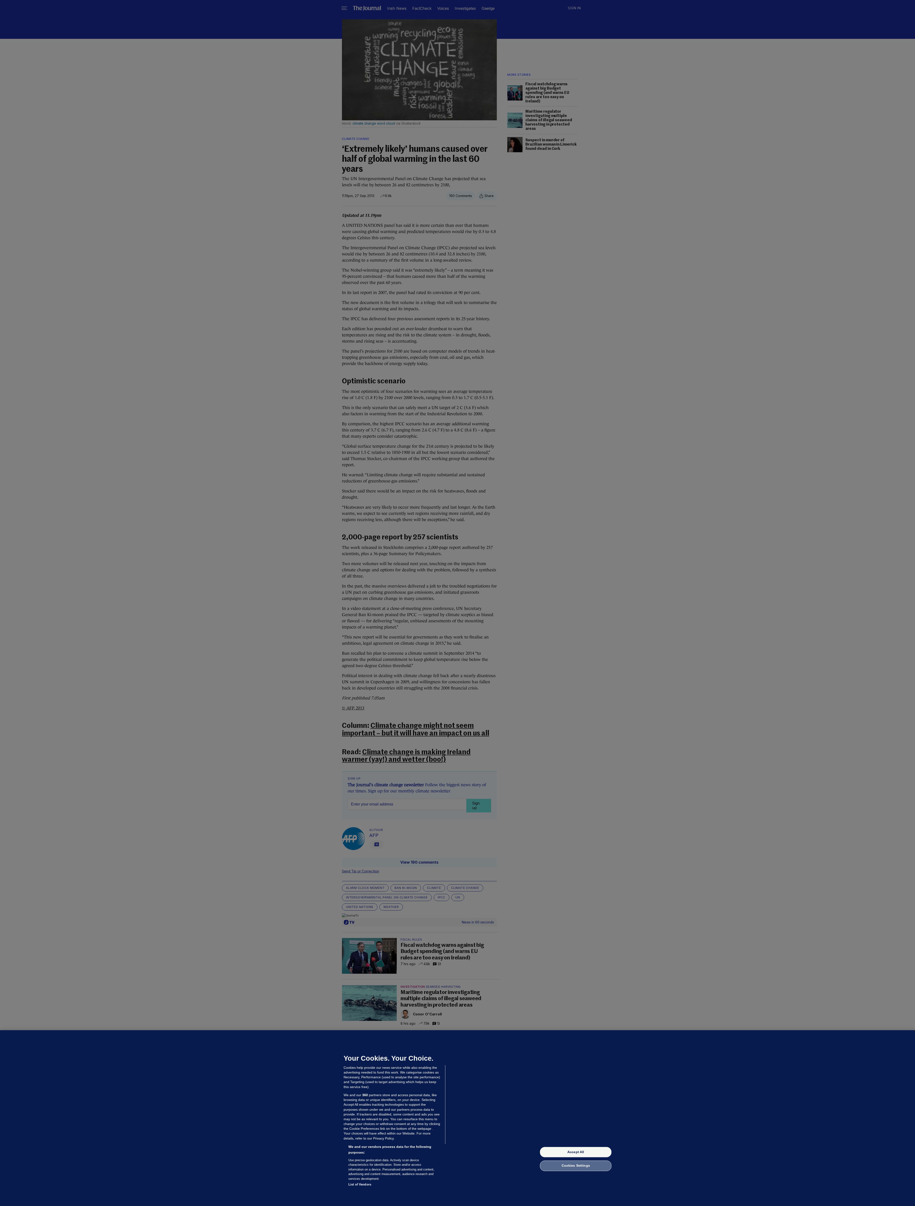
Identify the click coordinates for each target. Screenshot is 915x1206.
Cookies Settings (576, 1166)
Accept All (575, 1152)
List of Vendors (359, 1184)
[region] (457, 1118)
